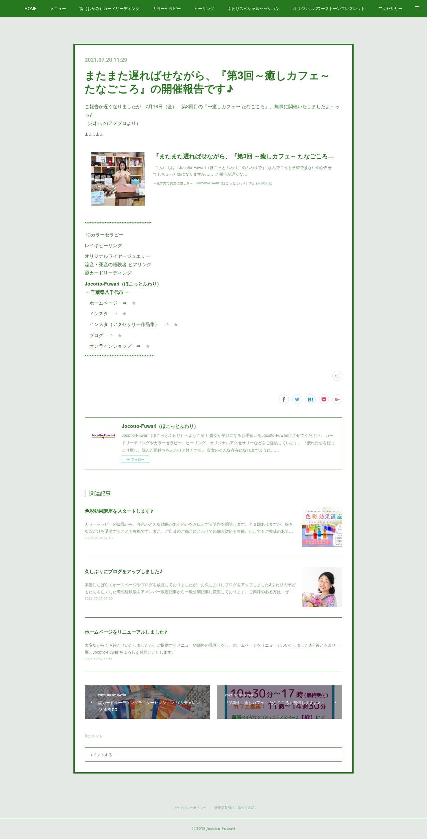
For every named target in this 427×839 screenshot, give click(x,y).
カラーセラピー (167, 8)
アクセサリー (390, 8)
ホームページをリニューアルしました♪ (126, 631)
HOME (31, 8)
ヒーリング (204, 8)
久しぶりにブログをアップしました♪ (123, 571)
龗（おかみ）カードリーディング (109, 8)
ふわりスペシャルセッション (254, 8)
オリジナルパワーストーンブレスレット (329, 8)
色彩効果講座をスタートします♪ (119, 510)
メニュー (58, 8)
